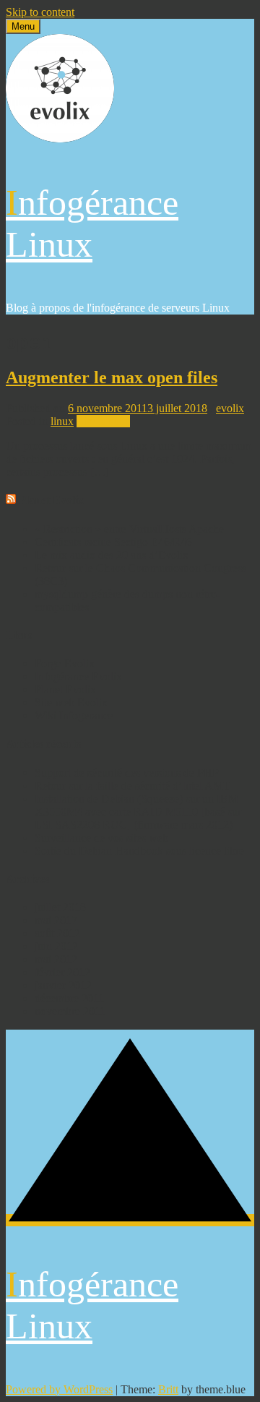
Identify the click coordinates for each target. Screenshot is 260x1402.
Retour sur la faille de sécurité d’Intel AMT (132, 785)
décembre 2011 (69, 998)
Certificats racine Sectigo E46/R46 (113, 542)
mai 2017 (56, 920)
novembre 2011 (70, 1011)
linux (62, 421)
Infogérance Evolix (78, 676)
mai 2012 (56, 959)
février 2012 (62, 972)
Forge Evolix (65, 663)
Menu (23, 26)
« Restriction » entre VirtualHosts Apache (129, 529)
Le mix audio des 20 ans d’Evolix (111, 555)
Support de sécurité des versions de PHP (127, 772)
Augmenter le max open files (111, 377)
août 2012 (57, 933)
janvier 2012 (63, 985)
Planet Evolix (51, 500)
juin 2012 (56, 946)
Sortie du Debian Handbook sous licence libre (139, 851)
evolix (230, 408)
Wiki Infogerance (74, 715)
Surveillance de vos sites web (101, 838)
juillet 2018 (60, 907)
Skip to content (40, 12)
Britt (168, 1389)
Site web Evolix (71, 702)
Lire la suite (103, 421)
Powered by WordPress (59, 1389)
